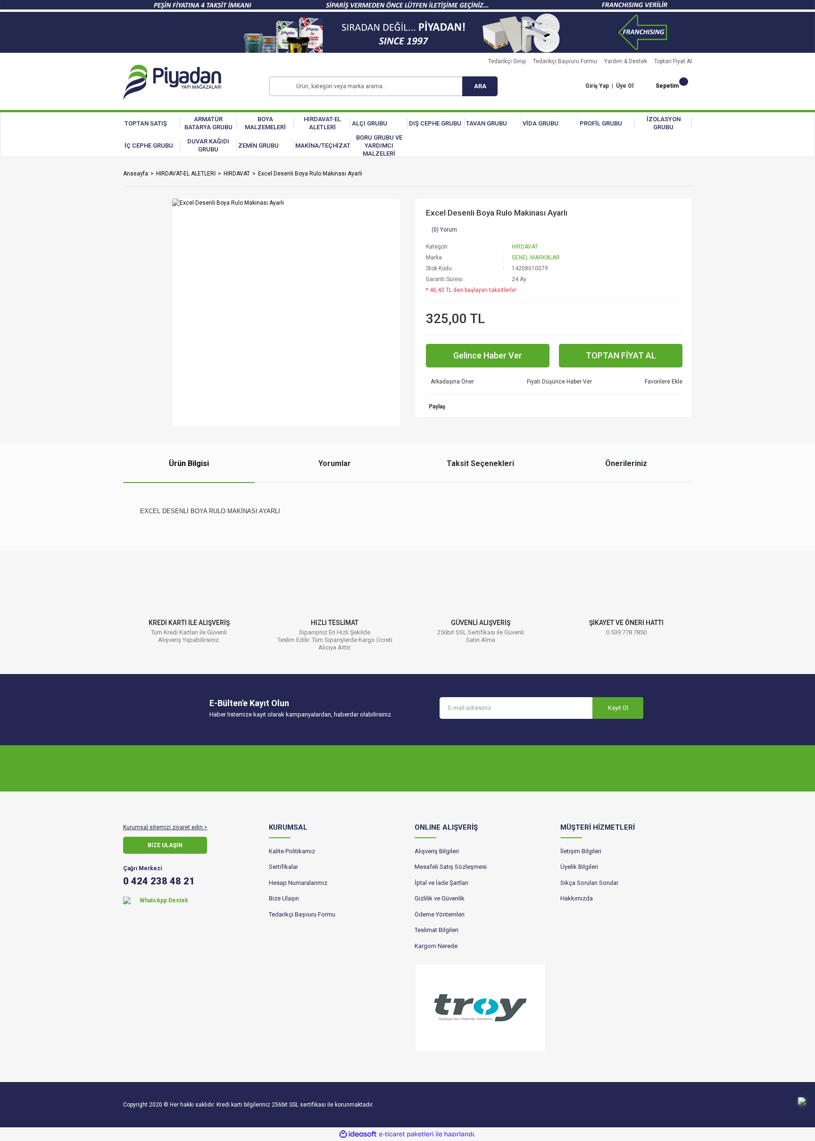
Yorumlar (334, 463)
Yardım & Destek (625, 61)
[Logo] (172, 82)
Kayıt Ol (618, 707)
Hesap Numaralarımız (298, 882)
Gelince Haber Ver (487, 355)
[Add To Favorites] (661, 381)
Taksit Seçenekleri (480, 463)
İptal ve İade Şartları (441, 882)
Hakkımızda (576, 898)
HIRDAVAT (525, 246)
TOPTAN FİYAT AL (621, 355)
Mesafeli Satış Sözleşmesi (451, 866)
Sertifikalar (283, 866)
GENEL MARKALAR (536, 257)
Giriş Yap (597, 86)
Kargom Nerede (436, 945)
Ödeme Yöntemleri (440, 914)
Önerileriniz (626, 463)
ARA (480, 86)
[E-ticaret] (406, 1134)
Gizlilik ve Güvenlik (440, 898)
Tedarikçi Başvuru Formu (565, 61)
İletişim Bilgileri (580, 851)
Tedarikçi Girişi (507, 61)
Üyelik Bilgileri (579, 866)
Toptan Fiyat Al (673, 61)
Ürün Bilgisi (189, 463)
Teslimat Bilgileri (436, 929)
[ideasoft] (358, 1134)
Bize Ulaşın (284, 898)
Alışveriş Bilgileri (437, 851)
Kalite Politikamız (292, 851)
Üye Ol (624, 86)
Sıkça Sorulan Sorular (589, 882)
